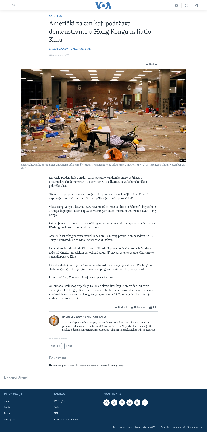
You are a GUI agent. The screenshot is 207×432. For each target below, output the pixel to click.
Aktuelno (55, 16)
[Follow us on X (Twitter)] (114, 403)
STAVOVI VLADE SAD (66, 420)
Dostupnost (10, 420)
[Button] (152, 64)
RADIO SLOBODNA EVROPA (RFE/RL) (70, 49)
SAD (56, 407)
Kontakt (8, 407)
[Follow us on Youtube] (129, 403)
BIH (56, 413)
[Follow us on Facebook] (107, 403)
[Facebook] (197, 5)
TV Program (60, 401)
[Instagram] (187, 5)
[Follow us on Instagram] (122, 403)
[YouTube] (176, 5)
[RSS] (137, 403)
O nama (8, 401)
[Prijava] (145, 403)
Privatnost (9, 413)
